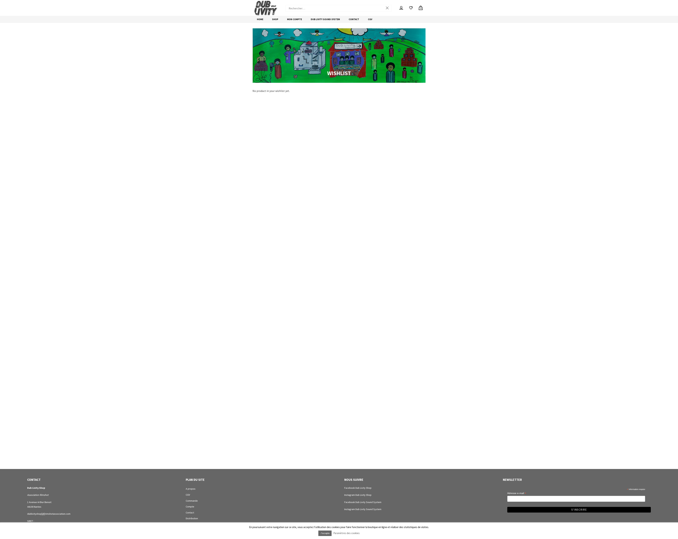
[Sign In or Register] (401, 8)
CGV (188, 494)
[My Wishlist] (411, 8)
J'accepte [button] (324, 533)
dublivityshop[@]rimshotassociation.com (48, 513)
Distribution (192, 518)
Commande (192, 500)
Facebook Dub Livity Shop (357, 487)
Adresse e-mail (516, 493)
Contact (190, 512)
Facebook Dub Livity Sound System (362, 502)
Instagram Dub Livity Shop (357, 494)
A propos (190, 488)
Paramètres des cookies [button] (346, 533)
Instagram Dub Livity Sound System (362, 509)
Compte (190, 506)
